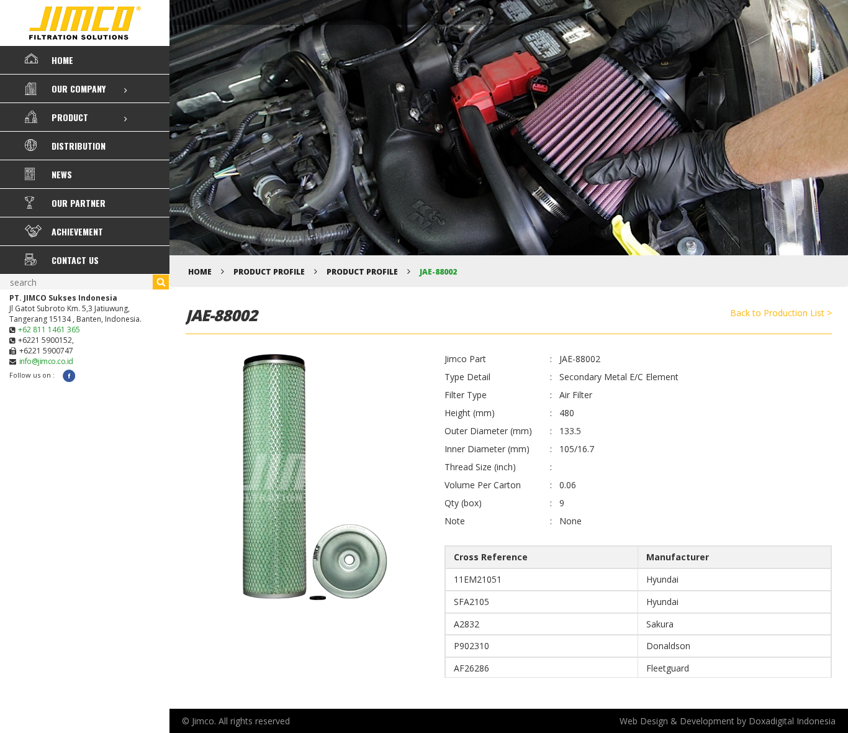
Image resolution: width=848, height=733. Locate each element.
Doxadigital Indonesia (792, 721)
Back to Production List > (781, 313)
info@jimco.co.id (46, 361)
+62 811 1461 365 (49, 329)
